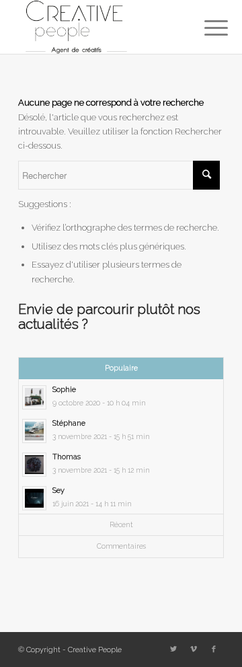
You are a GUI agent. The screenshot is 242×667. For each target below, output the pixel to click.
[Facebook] (214, 649)
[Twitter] (173, 649)
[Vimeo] (194, 649)
